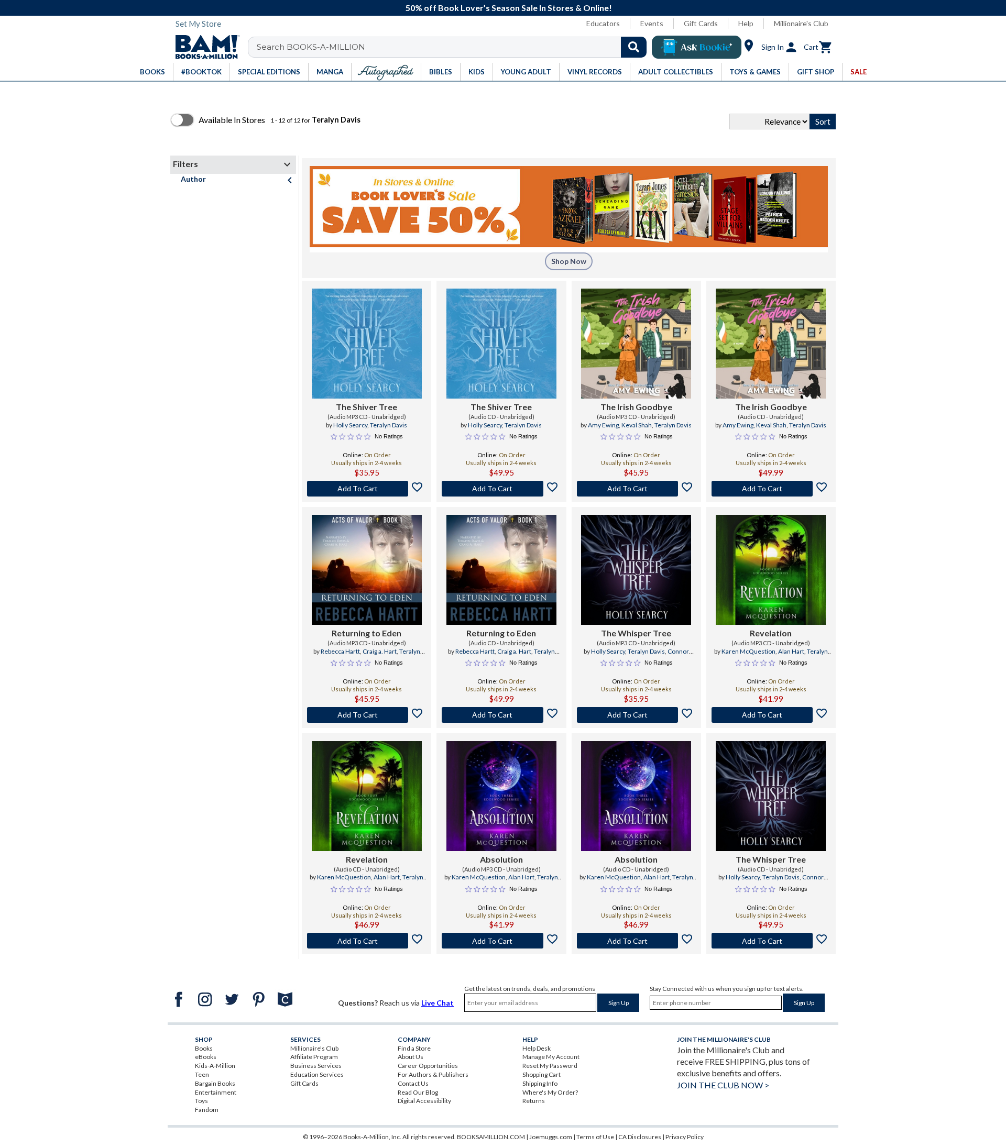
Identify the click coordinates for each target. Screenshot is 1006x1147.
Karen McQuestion (748, 651)
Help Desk (536, 1048)
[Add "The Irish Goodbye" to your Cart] (636, 489)
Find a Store (414, 1048)
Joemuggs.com (550, 1137)
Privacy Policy (684, 1137)
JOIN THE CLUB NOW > (723, 1085)
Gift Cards (701, 23)
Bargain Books (215, 1083)
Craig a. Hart (380, 651)
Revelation (771, 633)
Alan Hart (791, 651)
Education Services (317, 1074)
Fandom (206, 1109)
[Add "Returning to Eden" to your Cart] (366, 715)
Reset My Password (549, 1065)
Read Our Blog (418, 1092)
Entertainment (215, 1092)
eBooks (205, 1057)
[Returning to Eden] (366, 569)
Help (745, 23)
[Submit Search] (634, 47)
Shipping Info (539, 1083)
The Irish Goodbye (636, 407)
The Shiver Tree (366, 407)
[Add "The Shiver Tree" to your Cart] (366, 489)
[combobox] (454, 47)
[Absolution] (501, 796)
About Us (410, 1057)
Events (651, 23)
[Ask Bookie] (696, 47)
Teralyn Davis (388, 425)
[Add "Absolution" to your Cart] (501, 941)
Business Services (316, 1065)
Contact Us (413, 1083)
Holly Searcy (350, 425)
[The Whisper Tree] (636, 569)
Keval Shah (636, 425)
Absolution (501, 859)
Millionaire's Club (801, 23)
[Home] (204, 47)
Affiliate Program (314, 1057)
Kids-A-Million (215, 1065)
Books (204, 1048)
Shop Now (568, 261)
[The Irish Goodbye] (636, 343)
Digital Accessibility (424, 1101)
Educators (603, 23)
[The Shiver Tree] (366, 343)
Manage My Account (550, 1057)
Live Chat (437, 1002)
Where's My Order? (550, 1092)
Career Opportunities (428, 1065)
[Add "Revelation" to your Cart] (771, 715)
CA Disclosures (639, 1137)
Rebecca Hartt (340, 651)
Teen (202, 1074)
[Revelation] (770, 569)
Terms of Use (595, 1137)
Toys (201, 1101)
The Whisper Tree (636, 633)
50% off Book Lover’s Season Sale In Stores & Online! (509, 8)
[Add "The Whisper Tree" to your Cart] (636, 715)
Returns (533, 1101)
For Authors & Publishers (433, 1074)
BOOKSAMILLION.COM (491, 1137)
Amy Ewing (603, 425)
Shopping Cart (541, 1074)
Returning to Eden (366, 633)
